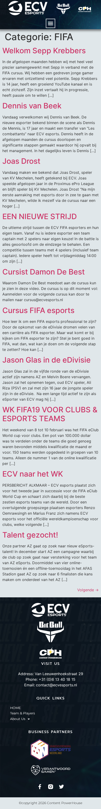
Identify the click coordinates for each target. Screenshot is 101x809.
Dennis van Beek (32, 105)
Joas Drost (21, 161)
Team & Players (22, 713)
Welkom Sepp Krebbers (44, 50)
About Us (17, 719)
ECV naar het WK (32, 473)
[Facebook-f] (39, 786)
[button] (50, 23)
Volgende (88, 590)
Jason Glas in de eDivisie (46, 359)
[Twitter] (61, 786)
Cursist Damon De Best (43, 271)
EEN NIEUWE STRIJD (39, 216)
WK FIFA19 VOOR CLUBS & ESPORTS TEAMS (49, 414)
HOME (15, 708)
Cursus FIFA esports (38, 310)
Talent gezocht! (30, 534)
